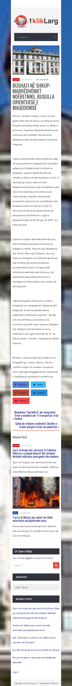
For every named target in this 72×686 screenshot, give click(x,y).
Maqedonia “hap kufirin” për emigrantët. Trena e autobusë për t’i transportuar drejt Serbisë (36, 415)
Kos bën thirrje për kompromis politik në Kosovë (36, 650)
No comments (42, 79)
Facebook (22, 384)
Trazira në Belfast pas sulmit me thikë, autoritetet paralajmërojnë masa (33, 519)
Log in (15, 672)
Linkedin (41, 392)
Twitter (40, 384)
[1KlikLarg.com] (36, 26)
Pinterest (22, 400)
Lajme (16, 79)
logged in (29, 557)
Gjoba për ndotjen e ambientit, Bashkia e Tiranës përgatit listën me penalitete (36, 425)
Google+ (23, 392)
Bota (15, 513)
